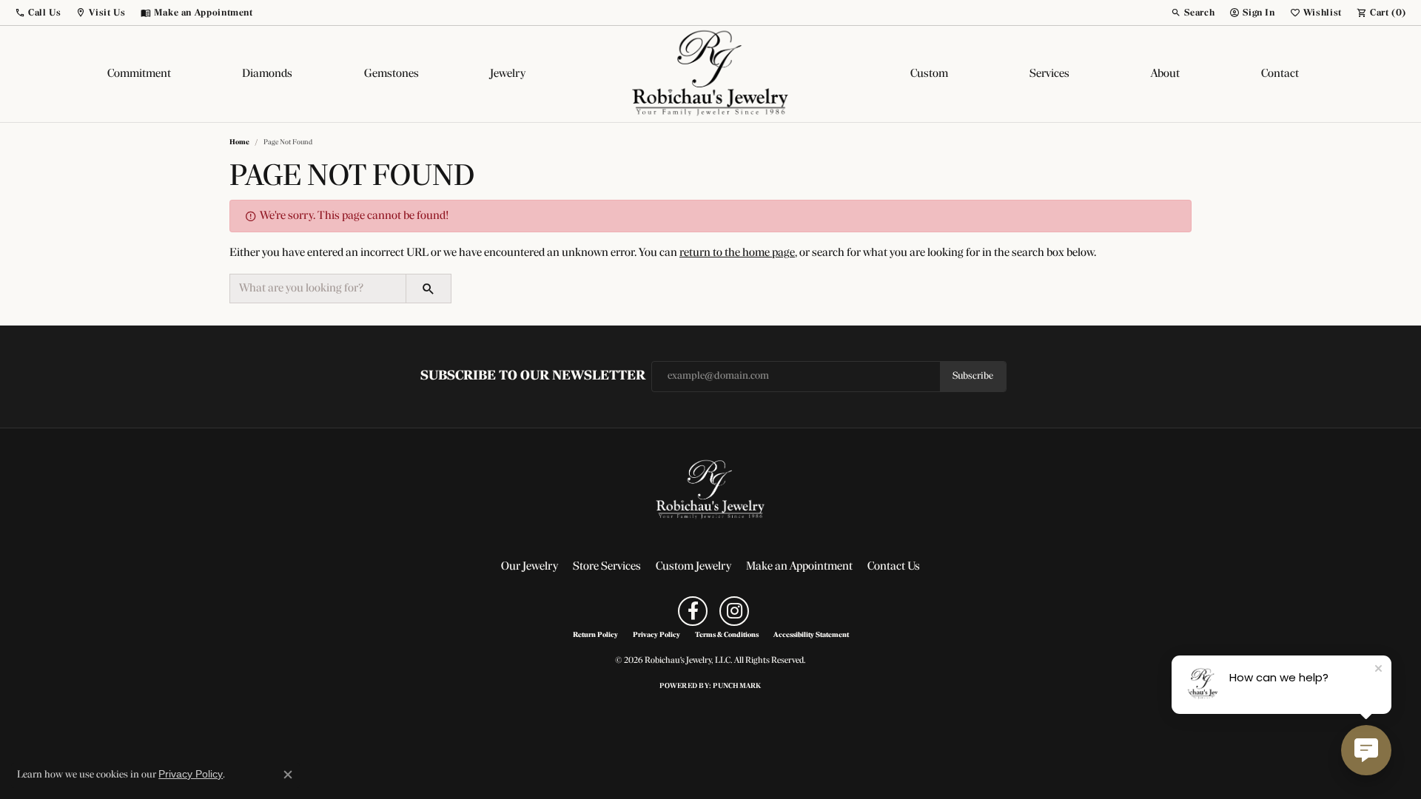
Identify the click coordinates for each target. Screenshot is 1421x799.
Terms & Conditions (727, 635)
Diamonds (267, 74)
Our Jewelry (529, 567)
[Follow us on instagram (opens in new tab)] (734, 611)
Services (1049, 74)
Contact (1280, 74)
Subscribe (973, 376)
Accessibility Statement (811, 635)
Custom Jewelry (693, 567)
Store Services (607, 567)
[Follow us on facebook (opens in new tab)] (693, 611)
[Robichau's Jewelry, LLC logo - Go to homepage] (710, 74)
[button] (38, 12)
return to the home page (737, 253)
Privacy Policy (656, 635)
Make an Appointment (799, 567)
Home (239, 142)
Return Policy (595, 635)
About (1165, 74)
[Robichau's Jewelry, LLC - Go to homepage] (710, 490)
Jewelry (507, 74)
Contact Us (893, 567)
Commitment (139, 74)
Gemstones (391, 74)
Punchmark (737, 686)
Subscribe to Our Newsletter (532, 376)
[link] (197, 12)
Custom (929, 74)
